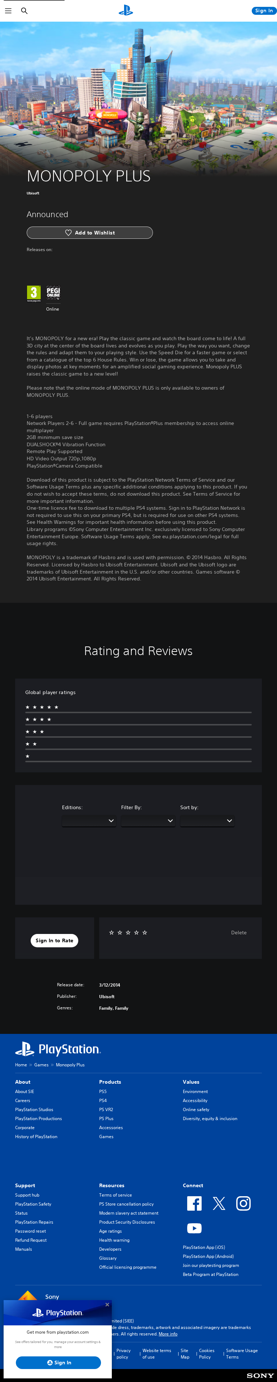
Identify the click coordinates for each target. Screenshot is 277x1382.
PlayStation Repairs (34, 1222)
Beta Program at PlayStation (210, 1274)
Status (21, 1213)
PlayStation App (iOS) (204, 1247)
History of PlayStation (36, 1136)
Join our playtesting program (211, 1265)
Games (41, 1065)
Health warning (114, 1240)
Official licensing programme (128, 1267)
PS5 (103, 1091)
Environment (195, 1091)
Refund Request (31, 1240)
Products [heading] (110, 1082)
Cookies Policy (207, 1353)
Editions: (72, 807)
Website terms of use (156, 1353)
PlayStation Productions (38, 1118)
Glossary (107, 1258)
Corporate (25, 1127)
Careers (22, 1100)
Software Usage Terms (242, 1353)
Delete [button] (239, 932)
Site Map (185, 1353)
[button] (54, 941)
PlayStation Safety (33, 1204)
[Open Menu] (8, 11)
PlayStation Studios (34, 1109)
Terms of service (115, 1195)
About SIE (24, 1091)
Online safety (196, 1109)
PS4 (103, 1100)
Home (21, 1065)
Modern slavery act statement (128, 1213)
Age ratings (110, 1231)
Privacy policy (123, 1353)
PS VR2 (106, 1109)
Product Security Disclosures (127, 1222)
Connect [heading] (193, 1185)
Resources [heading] (111, 1185)
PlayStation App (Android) (208, 1256)
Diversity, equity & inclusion (210, 1118)
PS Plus (106, 1118)
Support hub (27, 1195)
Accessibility (195, 1100)
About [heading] (22, 1082)
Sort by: (189, 807)
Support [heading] (25, 1185)
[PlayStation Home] (126, 11)
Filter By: (131, 807)
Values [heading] (191, 1082)
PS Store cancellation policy (126, 1204)
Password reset (30, 1231)
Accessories (111, 1127)
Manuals (23, 1249)
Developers (110, 1249)
